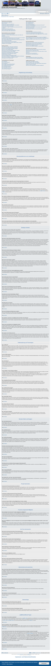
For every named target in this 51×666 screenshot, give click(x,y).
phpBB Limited (42, 190)
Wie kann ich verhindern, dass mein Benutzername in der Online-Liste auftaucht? (12, 35)
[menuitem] (8, 13)
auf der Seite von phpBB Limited (8, 620)
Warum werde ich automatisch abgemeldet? (8, 29)
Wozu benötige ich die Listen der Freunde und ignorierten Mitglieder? (36, 37)
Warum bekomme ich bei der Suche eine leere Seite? (34, 44)
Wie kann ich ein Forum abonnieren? (31, 53)
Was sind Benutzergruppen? (30, 24)
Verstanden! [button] (44, 663)
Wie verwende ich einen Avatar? (7, 40)
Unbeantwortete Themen (5, 16)
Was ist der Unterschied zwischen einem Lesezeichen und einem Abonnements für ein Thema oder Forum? (36, 50)
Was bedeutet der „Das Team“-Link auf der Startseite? (34, 28)
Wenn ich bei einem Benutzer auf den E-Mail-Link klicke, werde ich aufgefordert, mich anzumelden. (12, 43)
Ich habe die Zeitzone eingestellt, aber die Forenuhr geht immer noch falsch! (13, 37)
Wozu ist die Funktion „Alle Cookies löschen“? (9, 30)
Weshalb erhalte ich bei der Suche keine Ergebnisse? (34, 43)
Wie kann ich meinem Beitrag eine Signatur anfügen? (10, 48)
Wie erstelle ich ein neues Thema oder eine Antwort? (10, 46)
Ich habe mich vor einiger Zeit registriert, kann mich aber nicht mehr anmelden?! (12, 27)
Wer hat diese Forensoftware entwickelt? (32, 61)
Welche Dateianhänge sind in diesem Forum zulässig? (34, 57)
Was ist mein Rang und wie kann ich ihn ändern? (9, 41)
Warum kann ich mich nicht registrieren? (8, 24)
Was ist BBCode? (4, 61)
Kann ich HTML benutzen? (6, 62)
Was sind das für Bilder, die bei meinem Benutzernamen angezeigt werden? (13, 39)
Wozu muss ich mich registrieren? (7, 22)
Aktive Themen (11, 16)
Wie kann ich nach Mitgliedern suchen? (32, 45)
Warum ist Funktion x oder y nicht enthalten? (32, 62)
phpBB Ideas (4, 626)
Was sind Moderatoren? (29, 23)
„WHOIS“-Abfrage (30, 633)
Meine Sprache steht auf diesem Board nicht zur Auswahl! (10, 38)
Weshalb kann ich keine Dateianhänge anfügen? (9, 53)
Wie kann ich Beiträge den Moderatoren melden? (9, 55)
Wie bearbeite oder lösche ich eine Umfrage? (8, 51)
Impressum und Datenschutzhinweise (25, 657)
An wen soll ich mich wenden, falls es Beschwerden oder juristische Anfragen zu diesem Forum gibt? (36, 64)
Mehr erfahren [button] (10, 664)
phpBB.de (3, 191)
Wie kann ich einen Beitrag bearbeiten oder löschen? (10, 47)
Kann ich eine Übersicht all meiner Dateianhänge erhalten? (35, 58)
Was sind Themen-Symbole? (6, 68)
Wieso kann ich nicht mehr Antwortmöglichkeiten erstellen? (11, 50)
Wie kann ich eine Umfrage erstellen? (7, 49)
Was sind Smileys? (5, 63)
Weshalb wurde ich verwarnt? (6, 54)
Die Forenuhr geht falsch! (6, 36)
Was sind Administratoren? (30, 22)
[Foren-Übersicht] (21, 3)
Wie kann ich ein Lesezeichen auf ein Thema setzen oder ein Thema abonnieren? (36, 52)
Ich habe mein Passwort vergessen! (7, 28)
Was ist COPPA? (4, 23)
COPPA (10, 104)
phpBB (28, 654)
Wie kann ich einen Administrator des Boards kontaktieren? (35, 65)
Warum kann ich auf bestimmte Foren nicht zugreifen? (10, 52)
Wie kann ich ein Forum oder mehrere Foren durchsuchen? (35, 42)
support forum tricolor (20, 654)
